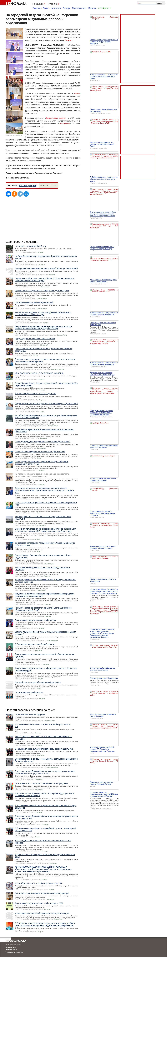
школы (77, 93)
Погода (66, 8)
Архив (46, 8)
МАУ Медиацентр (28, 185)
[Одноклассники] (14, 194)
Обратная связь (11, 947)
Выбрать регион (11, 949)
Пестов (68, 40)
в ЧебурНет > (104, 8)
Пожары (92, 8)
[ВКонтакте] (8, 194)
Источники (56, 8)
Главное (36, 8)
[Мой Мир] (26, 194)
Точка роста (64, 124)
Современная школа (55, 118)
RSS (21, 952)
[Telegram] (20, 194)
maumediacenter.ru (16, 136)
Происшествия (79, 8)
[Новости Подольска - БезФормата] (13, 3)
